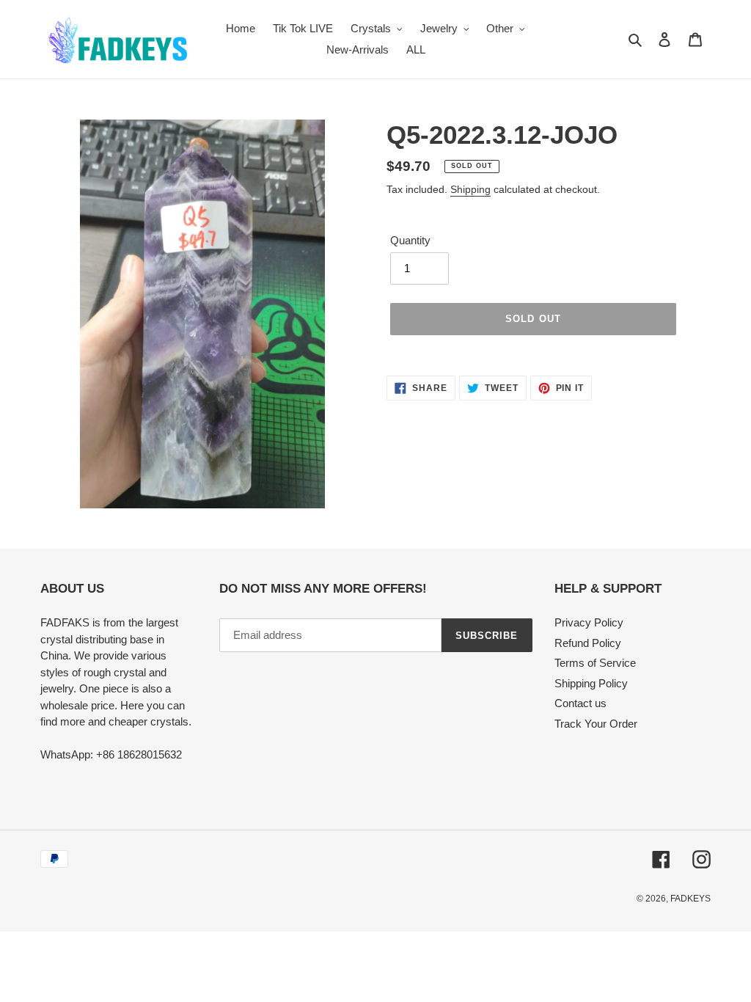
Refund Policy (587, 643)
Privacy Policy (588, 622)
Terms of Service (595, 663)
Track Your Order (595, 723)
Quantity (410, 240)
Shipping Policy (591, 683)
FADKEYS (690, 898)
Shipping (470, 189)
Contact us (580, 703)
